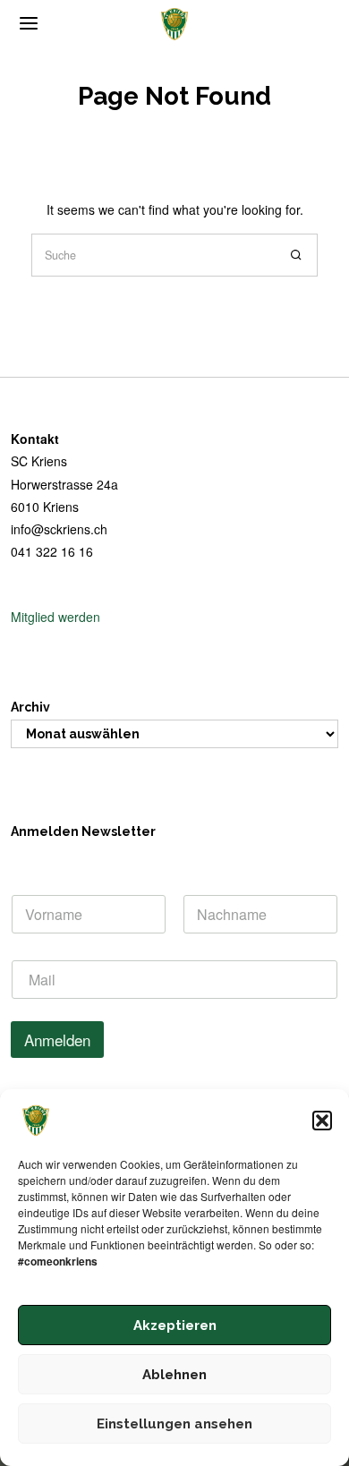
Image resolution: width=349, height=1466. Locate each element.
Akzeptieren (175, 1325)
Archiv (30, 707)
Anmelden (57, 1039)
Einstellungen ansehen (174, 1424)
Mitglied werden (55, 617)
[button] (322, 1120)
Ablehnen (174, 1375)
